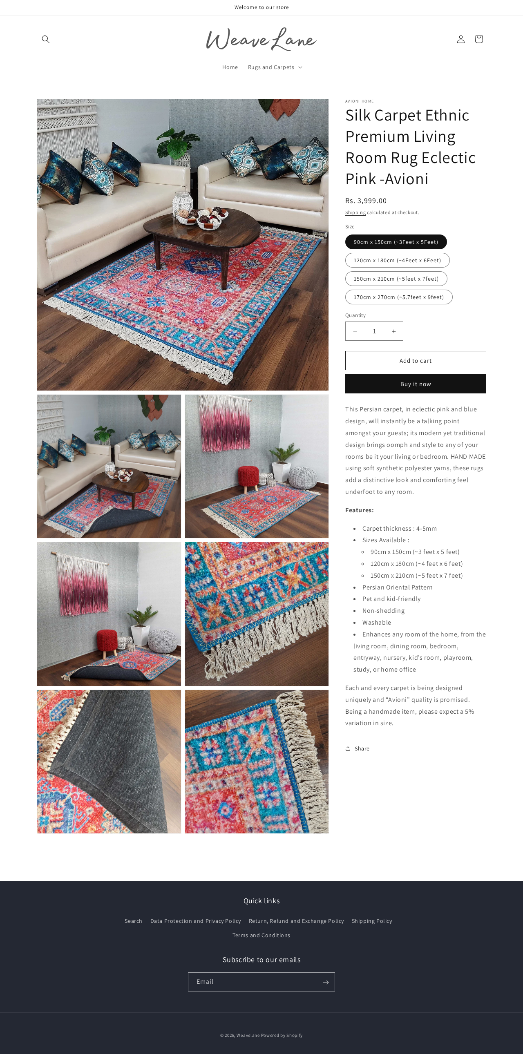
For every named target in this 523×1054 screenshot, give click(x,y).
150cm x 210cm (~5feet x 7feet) (396, 278)
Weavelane (248, 1035)
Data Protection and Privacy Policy (195, 920)
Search (134, 920)
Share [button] (362, 748)
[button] (46, 39)
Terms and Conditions (261, 935)
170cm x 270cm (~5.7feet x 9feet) (399, 297)
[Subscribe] (326, 982)
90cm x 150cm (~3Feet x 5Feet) (396, 242)
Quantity (355, 315)
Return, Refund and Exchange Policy (296, 920)
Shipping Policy (372, 920)
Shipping (355, 212)
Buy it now (415, 384)
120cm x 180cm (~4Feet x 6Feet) (397, 260)
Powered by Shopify (282, 1035)
